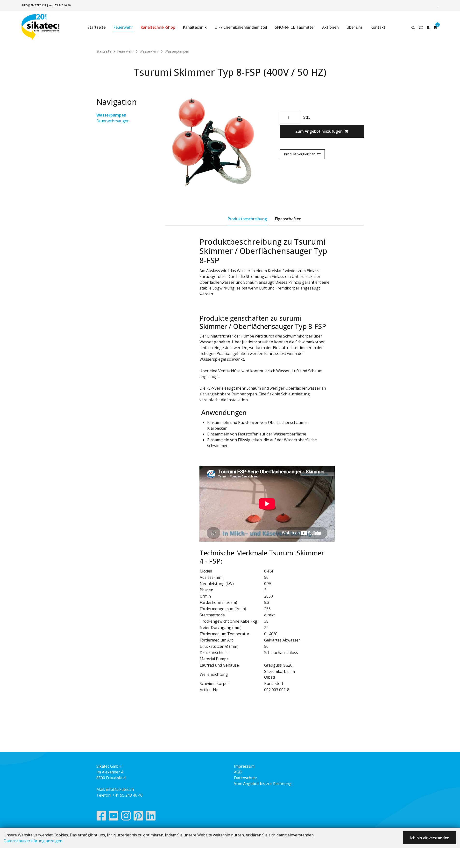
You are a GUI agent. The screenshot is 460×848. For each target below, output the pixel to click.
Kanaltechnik (195, 27)
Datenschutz (245, 777)
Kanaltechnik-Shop (158, 27)
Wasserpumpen (111, 115)
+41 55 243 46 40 (60, 5)
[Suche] (413, 27)
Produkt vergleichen (299, 154)
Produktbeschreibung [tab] (247, 218)
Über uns (355, 27)
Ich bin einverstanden (429, 838)
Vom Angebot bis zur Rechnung (262, 783)
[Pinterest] (138, 817)
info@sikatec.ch (33, 5)
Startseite (96, 27)
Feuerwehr (123, 27)
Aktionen (330, 27)
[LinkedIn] (151, 817)
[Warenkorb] (435, 27)
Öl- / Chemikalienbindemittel (240, 27)
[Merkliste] (421, 27)
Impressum (244, 766)
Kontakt (377, 27)
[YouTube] (113, 817)
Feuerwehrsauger (112, 121)
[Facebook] (101, 817)
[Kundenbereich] (428, 27)
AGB (238, 772)
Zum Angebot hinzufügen (319, 131)
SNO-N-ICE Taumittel (294, 27)
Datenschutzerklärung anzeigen (33, 840)
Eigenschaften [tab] (288, 218)
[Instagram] (126, 817)
